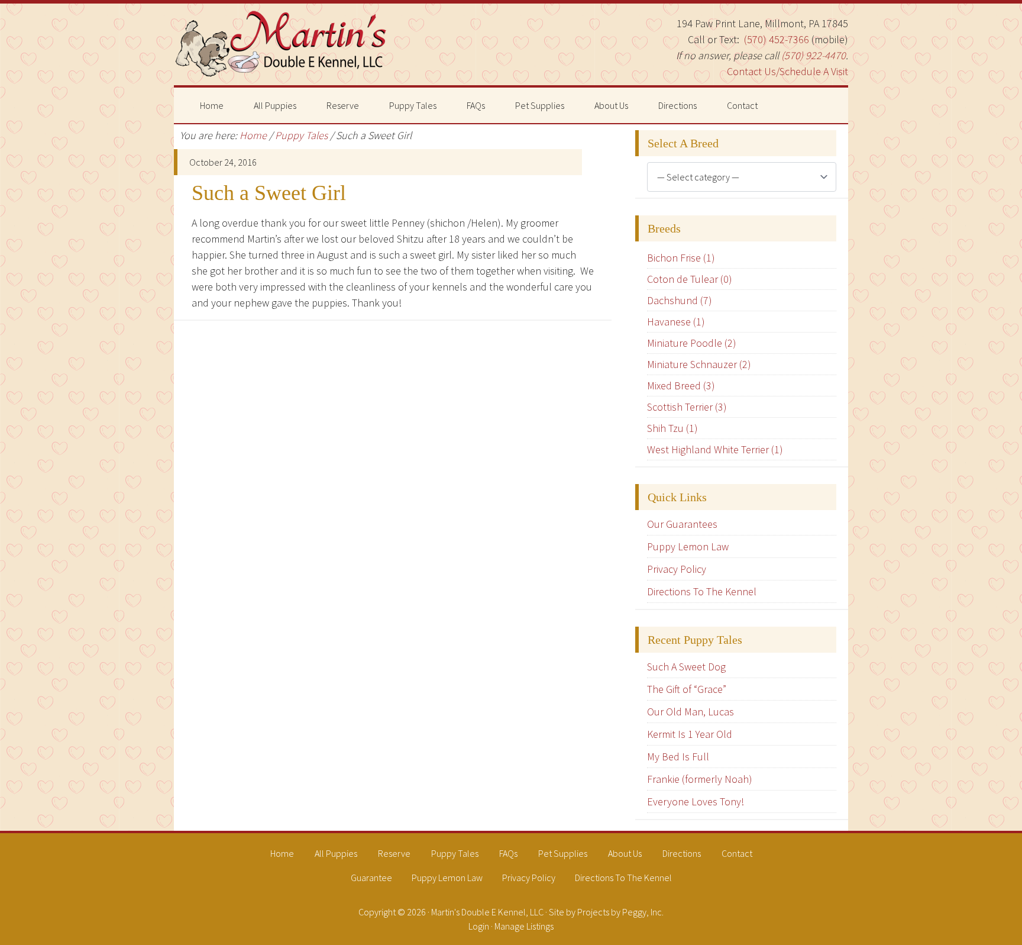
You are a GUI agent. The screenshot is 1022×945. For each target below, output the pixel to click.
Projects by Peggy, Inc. (620, 912)
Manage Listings (524, 926)
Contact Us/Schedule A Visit (787, 71)
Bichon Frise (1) (681, 258)
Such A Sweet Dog (686, 666)
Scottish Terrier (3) (687, 407)
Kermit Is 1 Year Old (689, 734)
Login (478, 926)
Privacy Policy (676, 569)
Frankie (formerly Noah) (699, 779)
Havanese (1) (676, 321)
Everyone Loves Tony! (695, 801)
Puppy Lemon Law (688, 546)
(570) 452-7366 (776, 39)
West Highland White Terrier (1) (715, 449)
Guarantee (371, 877)
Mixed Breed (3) (681, 385)
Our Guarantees (682, 524)
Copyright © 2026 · (394, 912)
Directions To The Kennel (701, 591)
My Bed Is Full (678, 756)
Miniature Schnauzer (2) (699, 364)
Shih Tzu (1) (672, 428)
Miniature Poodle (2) (691, 343)
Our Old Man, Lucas (690, 711)
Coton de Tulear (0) (689, 279)
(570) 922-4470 (813, 55)
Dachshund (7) (679, 300)
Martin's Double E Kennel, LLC (280, 44)
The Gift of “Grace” (686, 689)
